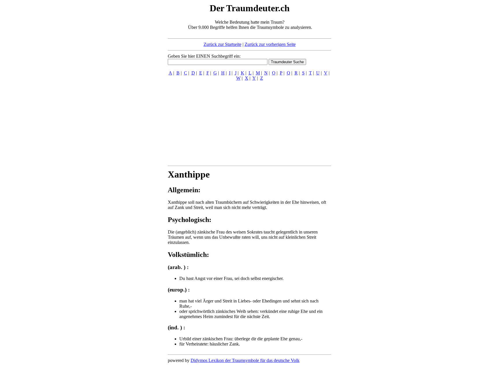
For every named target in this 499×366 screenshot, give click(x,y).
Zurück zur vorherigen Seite (270, 44)
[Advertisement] (132, 88)
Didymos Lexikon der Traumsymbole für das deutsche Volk (245, 360)
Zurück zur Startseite (222, 44)
